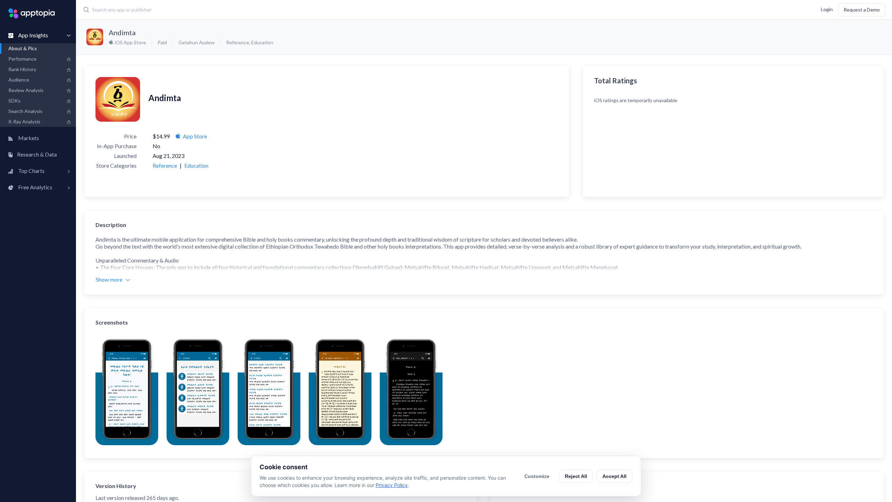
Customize (536, 476)
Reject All (576, 476)
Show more (109, 279)
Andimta (122, 32)
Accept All (614, 476)
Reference (237, 42)
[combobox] (348, 10)
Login (827, 9)
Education (262, 42)
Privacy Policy (392, 485)
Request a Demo (862, 10)
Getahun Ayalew (196, 42)
